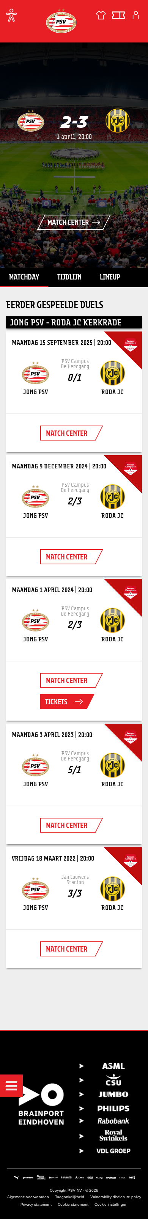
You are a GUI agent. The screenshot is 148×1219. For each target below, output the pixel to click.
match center (66, 433)
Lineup (110, 276)
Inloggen (135, 15)
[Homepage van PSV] (61, 20)
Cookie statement (73, 1204)
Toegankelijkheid (69, 1197)
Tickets (56, 701)
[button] (11, 1085)
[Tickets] (118, 15)
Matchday (24, 276)
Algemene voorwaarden (28, 1197)
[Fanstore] (101, 15)
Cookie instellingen (111, 1204)
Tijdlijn (69, 276)
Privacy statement (36, 1204)
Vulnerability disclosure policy (115, 1197)
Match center (68, 222)
